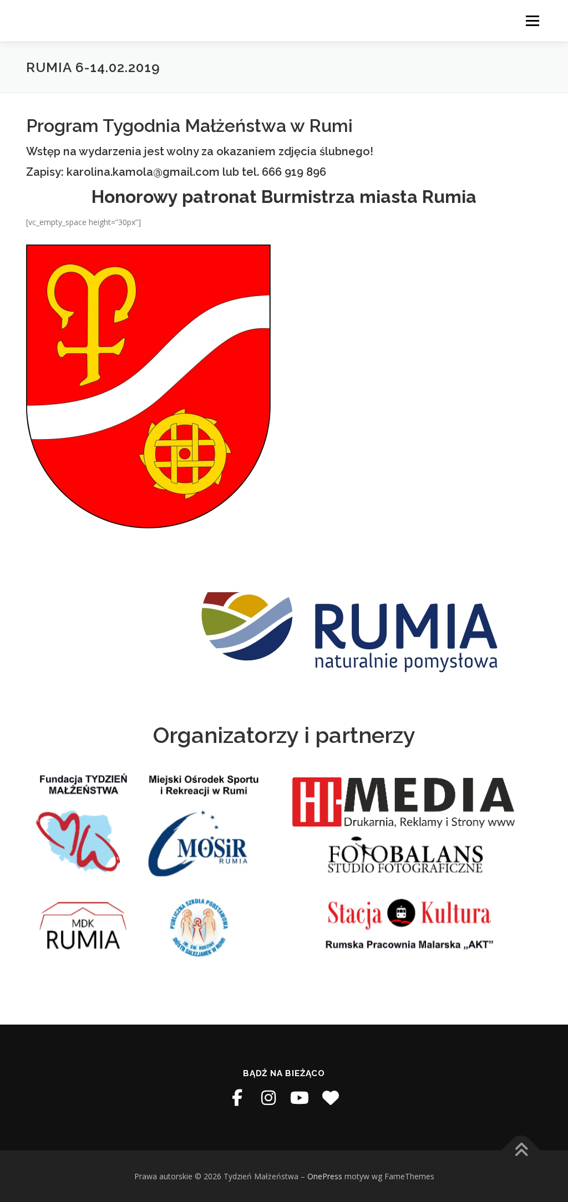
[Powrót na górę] (521, 1150)
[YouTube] (299, 1097)
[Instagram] (268, 1097)
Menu (532, 21)
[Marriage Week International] (330, 1097)
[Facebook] (237, 1097)
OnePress (324, 1176)
